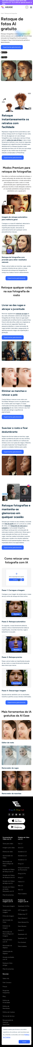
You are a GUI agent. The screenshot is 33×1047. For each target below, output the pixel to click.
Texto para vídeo (8, 843)
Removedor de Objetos (7, 946)
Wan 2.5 (20, 885)
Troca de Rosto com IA (7, 941)
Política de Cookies (9, 1012)
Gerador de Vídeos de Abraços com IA (9, 876)
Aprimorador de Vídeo (8, 857)
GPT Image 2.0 (22, 910)
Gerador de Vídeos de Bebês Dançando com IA (8, 889)
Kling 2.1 (20, 877)
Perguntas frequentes (6, 991)
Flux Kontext (22, 942)
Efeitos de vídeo (8, 851)
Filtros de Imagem (8, 916)
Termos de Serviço (8, 1016)
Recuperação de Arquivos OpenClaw (8, 1022)
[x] (23, 814)
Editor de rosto (8, 743)
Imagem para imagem (7, 911)
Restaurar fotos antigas (7, 964)
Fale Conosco (7, 982)
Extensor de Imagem (6, 927)
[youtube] (19, 814)
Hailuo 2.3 (21, 881)
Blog (4, 996)
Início (2, 13)
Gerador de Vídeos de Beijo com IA (8, 882)
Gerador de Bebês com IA (8, 958)
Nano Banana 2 (22, 918)
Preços (5, 986)
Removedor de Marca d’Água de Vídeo (8, 864)
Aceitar (24, 1041)
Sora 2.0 (20, 847)
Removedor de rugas (10, 768)
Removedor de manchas (11, 793)
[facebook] (9, 814)
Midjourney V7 (22, 914)
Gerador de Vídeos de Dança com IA (8, 870)
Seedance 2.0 (22, 855)
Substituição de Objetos (7, 952)
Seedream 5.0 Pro (23, 906)
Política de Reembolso (6, 1007)
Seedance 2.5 (22, 851)
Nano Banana (22, 926)
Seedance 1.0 (22, 860)
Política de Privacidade (6, 1001)
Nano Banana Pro (23, 922)
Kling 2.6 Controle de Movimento (23, 869)
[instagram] (16, 814)
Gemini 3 (21, 930)
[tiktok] (12, 814)
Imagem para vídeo (9, 847)
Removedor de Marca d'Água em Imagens (8, 934)
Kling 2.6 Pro (22, 873)
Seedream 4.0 (22, 938)
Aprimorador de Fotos (8, 921)
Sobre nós (6, 978)
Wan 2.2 (20, 889)
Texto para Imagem (9, 906)
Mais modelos (22, 893)
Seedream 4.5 (22, 934)
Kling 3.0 (20, 864)
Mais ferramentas (8, 895)
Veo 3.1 (20, 843)
